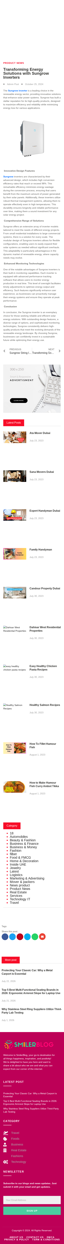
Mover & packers (22, 882)
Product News (13, 63)
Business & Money (23, 847)
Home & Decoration (24, 861)
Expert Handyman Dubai (45, 510)
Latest (14, 871)
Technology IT (20, 899)
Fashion (15, 850)
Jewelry (15, 868)
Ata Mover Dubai (40, 433)
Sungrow (8, 176)
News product (20, 885)
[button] (5, 936)
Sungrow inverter (17, 90)
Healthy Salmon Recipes (45, 705)
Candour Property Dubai (45, 588)
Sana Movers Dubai (42, 471)
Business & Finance (24, 843)
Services (16, 895)
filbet (13, 854)
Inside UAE (18, 864)
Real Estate (18, 892)
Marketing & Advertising (27, 878)
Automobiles (19, 836)
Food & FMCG (20, 857)
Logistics (16, 875)
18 (11, 833)
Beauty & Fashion (23, 840)
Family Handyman (41, 549)
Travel (14, 902)
